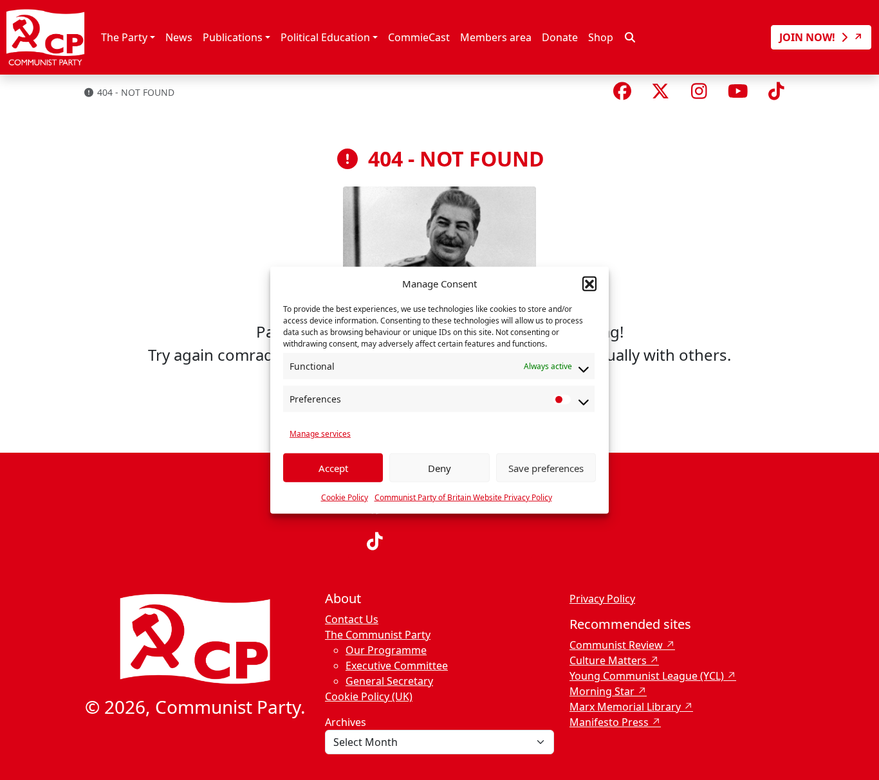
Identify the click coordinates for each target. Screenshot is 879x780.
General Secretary (389, 681)
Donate (560, 37)
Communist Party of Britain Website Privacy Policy (463, 497)
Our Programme (386, 650)
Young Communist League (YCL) (646, 676)
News (178, 37)
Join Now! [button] (808, 37)
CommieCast (419, 37)
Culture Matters (608, 660)
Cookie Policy (344, 497)
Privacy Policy (602, 599)
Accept (333, 467)
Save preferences (546, 467)
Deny (439, 467)
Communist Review (616, 645)
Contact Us (351, 619)
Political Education (325, 37)
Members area (496, 37)
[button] (589, 283)
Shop (600, 37)
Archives (345, 722)
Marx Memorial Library (625, 707)
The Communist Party (377, 635)
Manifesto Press (609, 722)
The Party (124, 37)
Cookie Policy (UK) (368, 696)
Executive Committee (397, 665)
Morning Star (601, 691)
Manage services (320, 433)
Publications (233, 37)
